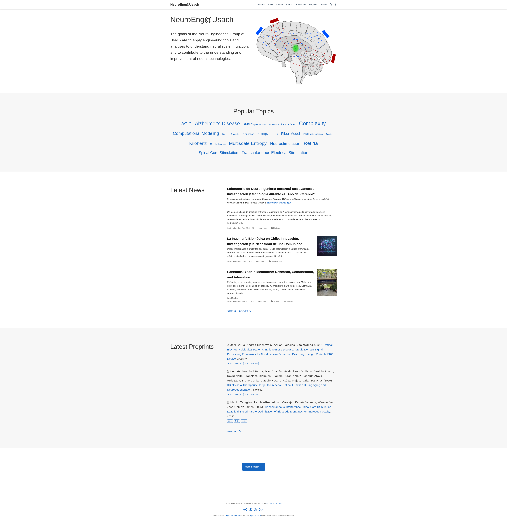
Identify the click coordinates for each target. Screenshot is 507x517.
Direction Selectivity (230, 134)
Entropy (262, 134)
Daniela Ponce (323, 371)
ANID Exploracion (254, 124)
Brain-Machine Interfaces (282, 124)
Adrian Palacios (284, 344)
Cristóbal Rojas (290, 380)
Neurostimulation (285, 143)
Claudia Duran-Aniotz (287, 375)
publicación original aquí (279, 202)
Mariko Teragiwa (241, 402)
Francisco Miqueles (258, 375)
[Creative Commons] (253, 509)
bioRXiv (254, 395)
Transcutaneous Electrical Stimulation (275, 152)
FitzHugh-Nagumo (313, 134)
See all (233, 431)
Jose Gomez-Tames (240, 406)
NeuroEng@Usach (184, 4)
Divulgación (276, 261)
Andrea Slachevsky (259, 344)
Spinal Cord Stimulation (218, 153)
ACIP (186, 123)
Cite (230, 364)
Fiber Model (290, 134)
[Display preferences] (336, 4)
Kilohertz (198, 143)
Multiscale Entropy (248, 143)
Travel (290, 301)
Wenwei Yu (325, 402)
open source (255, 515)
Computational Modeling (196, 133)
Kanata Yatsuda (305, 402)
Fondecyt (330, 134)
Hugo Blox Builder (232, 515)
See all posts (238, 311)
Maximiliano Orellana (297, 371)
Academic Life (279, 301)
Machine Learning (218, 144)
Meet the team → (253, 467)
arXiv (244, 421)
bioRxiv (254, 364)
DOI (246, 364)
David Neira (235, 375)
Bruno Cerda (250, 380)
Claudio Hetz (269, 380)
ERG (275, 134)
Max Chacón (273, 371)
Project (238, 364)
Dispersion (248, 134)
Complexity (312, 123)
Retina (311, 143)
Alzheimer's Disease (217, 123)
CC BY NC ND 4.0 (273, 503)
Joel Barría (237, 344)
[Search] (331, 4)
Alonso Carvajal (282, 402)
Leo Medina (232, 298)
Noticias (276, 228)
